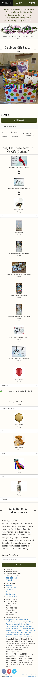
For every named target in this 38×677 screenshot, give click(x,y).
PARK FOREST (28, 632)
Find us (8, 580)
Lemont (23, 626)
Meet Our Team (11, 587)
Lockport (29, 626)
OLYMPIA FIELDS (29, 630)
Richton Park (17, 635)
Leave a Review (11, 596)
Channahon (19, 620)
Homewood (10, 626)
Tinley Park (26, 637)
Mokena (25, 628)
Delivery (8, 592)
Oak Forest (18, 630)
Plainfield (9, 635)
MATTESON (18, 628)
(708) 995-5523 (11, 578)
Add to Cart (19, 120)
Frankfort (17, 624)
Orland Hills (10, 632)
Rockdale (25, 635)
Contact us (9, 590)
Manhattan (9, 628)
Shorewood (18, 637)
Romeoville (9, 637)
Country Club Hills (19, 622)
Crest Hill (29, 622)
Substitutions (10, 594)
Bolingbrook (10, 620)
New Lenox (10, 630)
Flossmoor (9, 624)
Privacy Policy (8, 676)
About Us (9, 585)
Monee (31, 628)
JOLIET (17, 626)
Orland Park (18, 632)
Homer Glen (25, 624)
